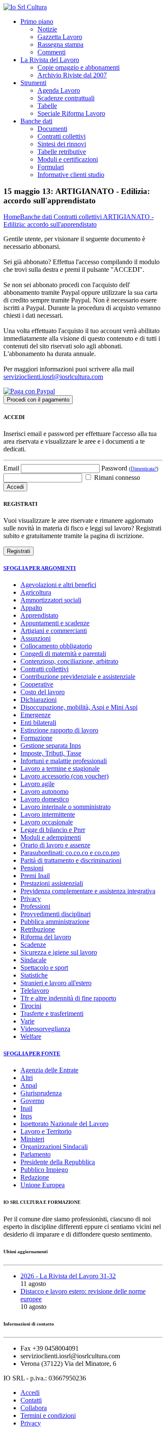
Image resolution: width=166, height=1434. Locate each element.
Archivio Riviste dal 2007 (72, 75)
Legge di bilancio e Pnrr (52, 829)
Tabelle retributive (61, 151)
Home (11, 216)
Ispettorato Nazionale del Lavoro (64, 1123)
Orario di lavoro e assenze (55, 845)
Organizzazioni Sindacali (54, 1146)
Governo (32, 1100)
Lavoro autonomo (44, 791)
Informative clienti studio (70, 174)
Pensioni (31, 868)
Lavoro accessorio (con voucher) (64, 776)
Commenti (51, 52)
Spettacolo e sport (44, 967)
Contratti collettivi (61, 136)
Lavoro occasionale (46, 822)
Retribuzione (37, 929)
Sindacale (33, 960)
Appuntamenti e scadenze (54, 623)
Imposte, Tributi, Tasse (50, 753)
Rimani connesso (116, 477)
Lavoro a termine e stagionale (60, 768)
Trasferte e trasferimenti (51, 1013)
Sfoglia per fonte (31, 1053)
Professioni (35, 906)
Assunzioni (35, 638)
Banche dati (36, 121)
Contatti (31, 1400)
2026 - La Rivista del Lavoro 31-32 (68, 1276)
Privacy (30, 898)
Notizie (47, 29)
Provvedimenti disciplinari (55, 914)
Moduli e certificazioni (67, 159)
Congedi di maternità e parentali (63, 653)
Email (11, 468)
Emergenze (35, 714)
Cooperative (36, 684)
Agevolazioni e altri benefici (58, 584)
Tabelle (47, 105)
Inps (26, 1116)
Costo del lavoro (42, 692)
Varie (27, 1021)
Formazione (36, 737)
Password (129, 468)
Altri (26, 1077)
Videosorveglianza (45, 1028)
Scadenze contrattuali (65, 98)
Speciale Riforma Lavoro (71, 113)
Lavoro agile (37, 783)
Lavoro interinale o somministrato (65, 806)
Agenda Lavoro (58, 90)
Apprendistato (39, 615)
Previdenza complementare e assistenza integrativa (87, 891)
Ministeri (32, 1139)
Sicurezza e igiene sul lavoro (58, 952)
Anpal (28, 1085)
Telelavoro (34, 990)
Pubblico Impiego (44, 1169)
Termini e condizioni (48, 1415)
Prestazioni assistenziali (51, 883)
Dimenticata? (144, 469)
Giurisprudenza (41, 1093)
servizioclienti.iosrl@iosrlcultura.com (53, 376)
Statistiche (34, 975)
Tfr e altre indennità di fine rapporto (68, 998)
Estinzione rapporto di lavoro (59, 730)
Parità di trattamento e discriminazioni (70, 860)
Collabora (33, 1407)
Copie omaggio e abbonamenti (78, 67)
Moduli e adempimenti (50, 837)
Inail (26, 1108)
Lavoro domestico (44, 799)
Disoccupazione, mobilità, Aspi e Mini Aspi (78, 707)
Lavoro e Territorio (46, 1131)
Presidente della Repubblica (57, 1162)
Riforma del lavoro (45, 937)
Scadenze (33, 944)
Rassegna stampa (60, 44)
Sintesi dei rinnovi (61, 144)
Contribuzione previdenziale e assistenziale (77, 676)
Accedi (30, 1392)
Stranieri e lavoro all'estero (56, 982)
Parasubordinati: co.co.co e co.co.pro (70, 852)
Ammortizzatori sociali (50, 600)
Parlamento (35, 1154)
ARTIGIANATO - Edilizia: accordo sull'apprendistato (78, 220)
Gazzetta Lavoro (59, 36)
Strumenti (33, 82)
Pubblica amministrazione (54, 921)
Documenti (52, 128)
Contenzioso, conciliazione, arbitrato (69, 661)
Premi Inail (35, 875)
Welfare (30, 1036)
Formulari (50, 167)
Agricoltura (35, 592)
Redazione (34, 1177)
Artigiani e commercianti (53, 630)
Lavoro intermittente (47, 814)
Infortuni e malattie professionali (63, 760)
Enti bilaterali (38, 722)
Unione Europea (42, 1185)
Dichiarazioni (38, 699)
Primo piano (36, 21)
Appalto (31, 607)
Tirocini (30, 1005)
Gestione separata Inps (50, 745)
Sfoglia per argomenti (39, 568)
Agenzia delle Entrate (49, 1070)
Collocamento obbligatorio (56, 646)
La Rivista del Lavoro (49, 59)
